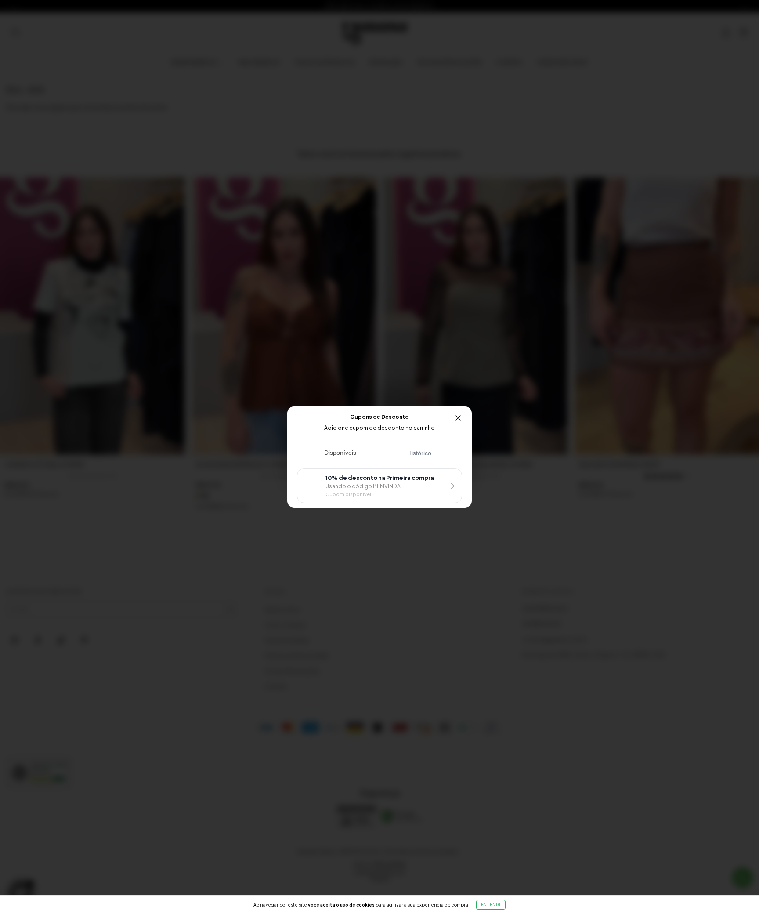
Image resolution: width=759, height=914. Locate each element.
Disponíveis (340, 452)
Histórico (419, 453)
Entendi (491, 905)
